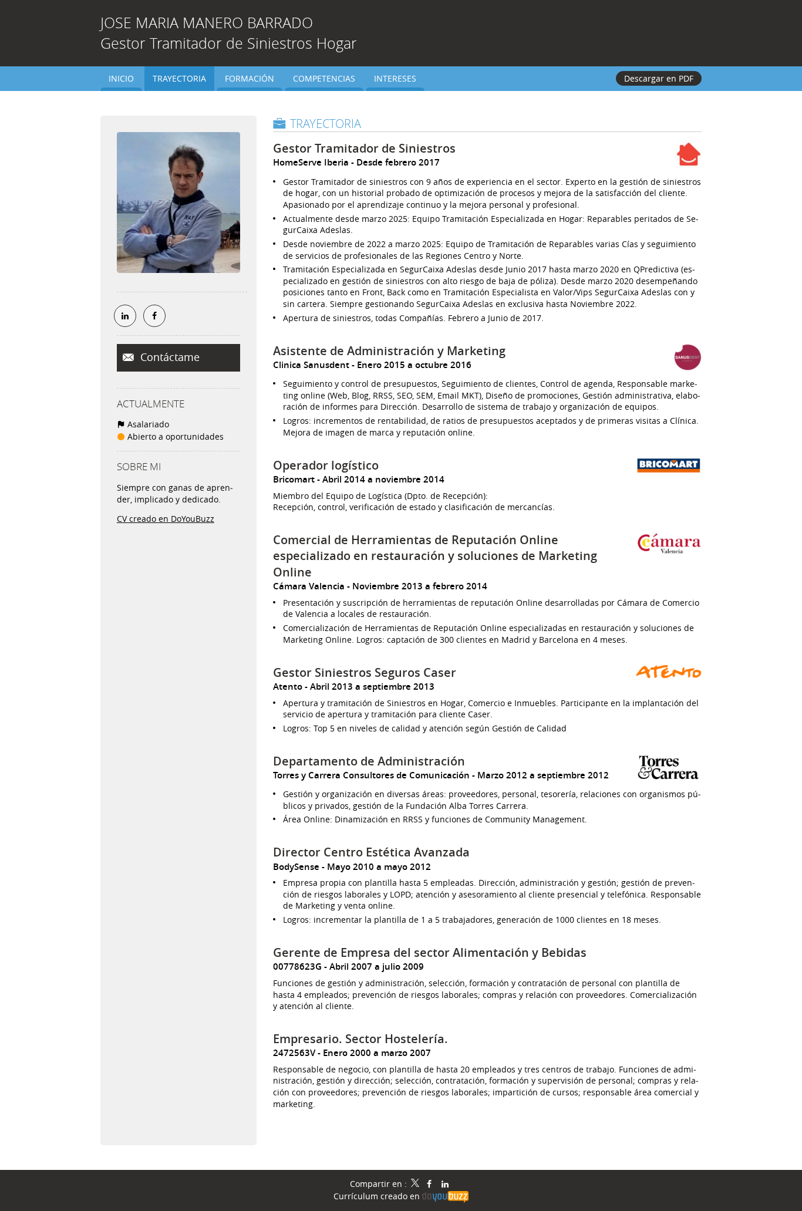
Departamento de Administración (369, 761)
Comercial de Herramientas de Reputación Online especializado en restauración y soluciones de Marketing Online (435, 556)
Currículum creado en (377, 1196)
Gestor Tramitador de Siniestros (364, 148)
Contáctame (168, 357)
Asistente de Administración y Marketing (389, 351)
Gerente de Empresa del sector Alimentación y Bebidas (430, 952)
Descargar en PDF (658, 78)
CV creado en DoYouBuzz (165, 518)
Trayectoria (325, 123)
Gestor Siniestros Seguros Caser (364, 672)
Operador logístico (326, 465)
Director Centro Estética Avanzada (371, 852)
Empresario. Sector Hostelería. (360, 1039)
